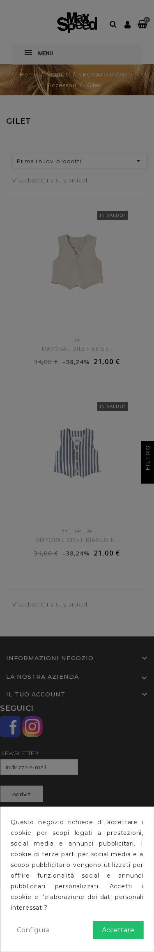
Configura (33, 930)
